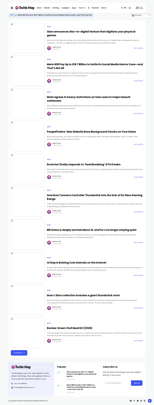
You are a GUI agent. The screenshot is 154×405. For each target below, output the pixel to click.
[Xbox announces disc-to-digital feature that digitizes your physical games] (28, 38)
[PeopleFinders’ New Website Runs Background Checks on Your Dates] (28, 136)
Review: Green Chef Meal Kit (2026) (69, 328)
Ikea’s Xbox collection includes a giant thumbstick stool (83, 295)
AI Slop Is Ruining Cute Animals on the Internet (76, 262)
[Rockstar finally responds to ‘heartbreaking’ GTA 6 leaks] (28, 169)
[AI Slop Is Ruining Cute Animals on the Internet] (28, 267)
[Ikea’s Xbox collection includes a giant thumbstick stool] (28, 300)
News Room (56, 47)
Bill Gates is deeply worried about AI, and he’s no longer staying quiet (91, 230)
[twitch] (145, 401)
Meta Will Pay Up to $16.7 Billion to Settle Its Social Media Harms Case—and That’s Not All (55, 15)
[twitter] (134, 401)
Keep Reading (138, 48)
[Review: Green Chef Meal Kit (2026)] (28, 332)
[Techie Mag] (23, 8)
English (138, 15)
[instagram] (138, 401)
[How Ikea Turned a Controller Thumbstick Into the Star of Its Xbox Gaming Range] (28, 201)
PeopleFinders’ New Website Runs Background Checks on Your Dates (91, 131)
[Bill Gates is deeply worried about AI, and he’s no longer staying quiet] (28, 234)
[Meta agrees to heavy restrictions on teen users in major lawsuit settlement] (28, 103)
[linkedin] (141, 401)
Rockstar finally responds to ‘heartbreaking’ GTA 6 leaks (84, 164)
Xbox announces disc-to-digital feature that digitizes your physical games (81, 374)
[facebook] (131, 401)
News (12, 15)
